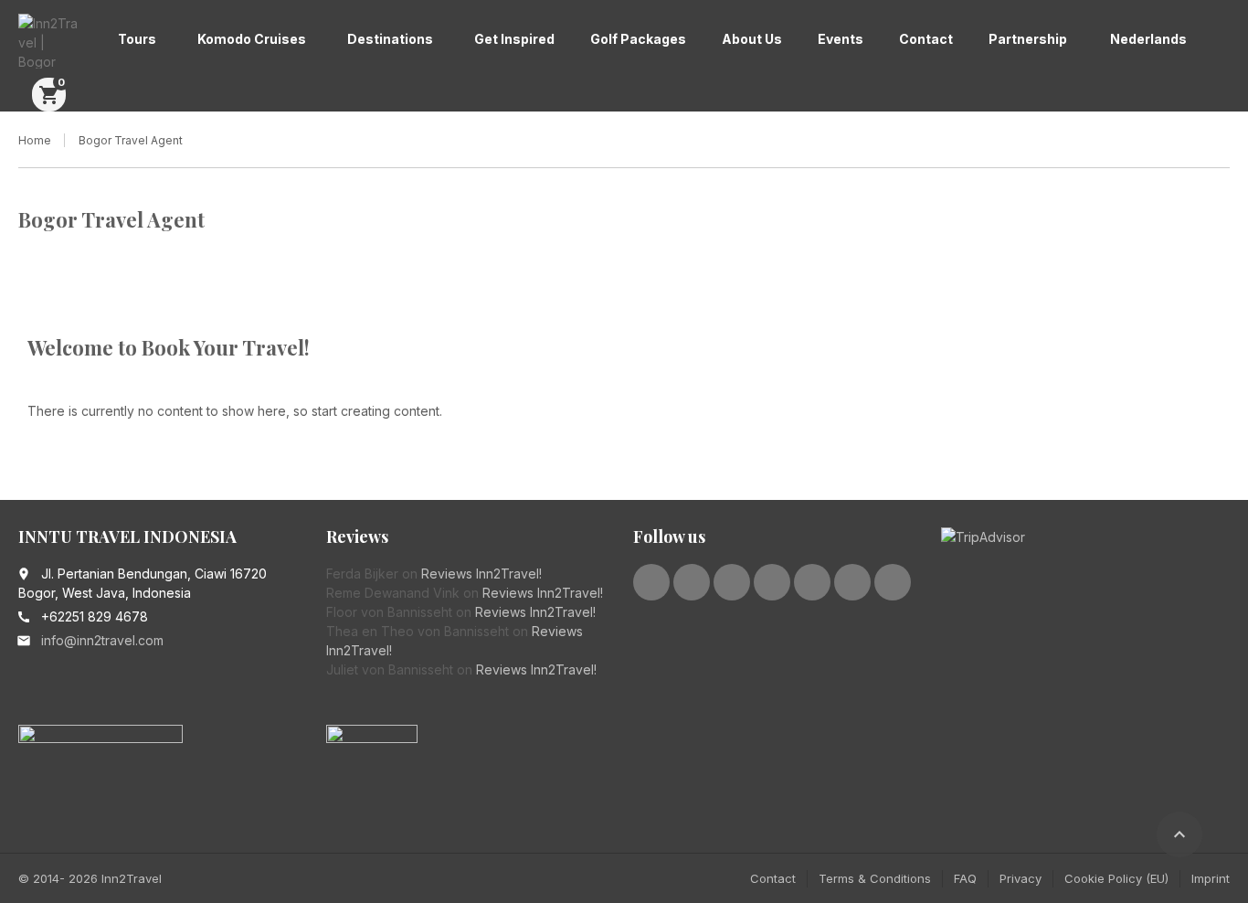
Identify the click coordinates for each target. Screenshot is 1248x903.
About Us (752, 39)
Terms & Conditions (875, 878)
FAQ (965, 878)
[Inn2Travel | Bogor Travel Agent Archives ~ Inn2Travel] (49, 41)
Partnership (1028, 39)
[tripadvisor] (852, 582)
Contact (926, 39)
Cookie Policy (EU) (1116, 878)
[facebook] (651, 582)
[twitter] (691, 582)
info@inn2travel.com (102, 640)
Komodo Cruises (251, 39)
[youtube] (772, 582)
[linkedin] (732, 582)
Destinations (390, 39)
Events (840, 39)
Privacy (1020, 878)
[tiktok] (892, 582)
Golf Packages (638, 39)
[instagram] (812, 582)
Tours (137, 39)
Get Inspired (514, 39)
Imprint (1210, 878)
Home (34, 140)
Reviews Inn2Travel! (481, 573)
